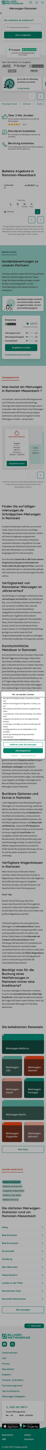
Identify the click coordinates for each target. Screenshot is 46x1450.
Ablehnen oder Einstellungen (23, 744)
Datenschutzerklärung (28, 756)
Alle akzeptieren (23, 750)
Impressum (14, 756)
